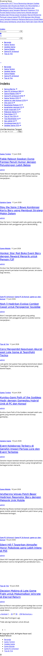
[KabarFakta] (15, 27)
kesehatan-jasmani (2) (13, 107)
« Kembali (4, 614)
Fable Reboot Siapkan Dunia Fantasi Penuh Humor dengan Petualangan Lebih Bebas (18, 162)
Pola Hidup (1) (9, 114)
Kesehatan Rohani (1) (12, 105)
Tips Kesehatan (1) (11, 119)
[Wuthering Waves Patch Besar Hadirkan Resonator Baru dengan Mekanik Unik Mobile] (13, 487)
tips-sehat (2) (9, 121)
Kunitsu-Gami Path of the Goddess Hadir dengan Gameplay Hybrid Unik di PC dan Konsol (20, 400)
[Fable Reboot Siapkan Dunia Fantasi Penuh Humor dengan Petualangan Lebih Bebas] (13, 152)
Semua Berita (9, 89)
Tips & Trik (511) (10, 116)
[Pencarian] (1, 36)
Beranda (7, 67)
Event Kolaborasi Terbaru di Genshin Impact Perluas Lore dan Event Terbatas (20, 448)
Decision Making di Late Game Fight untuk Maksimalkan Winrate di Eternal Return (20, 593)
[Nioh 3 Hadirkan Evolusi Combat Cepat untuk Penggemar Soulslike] (13, 294)
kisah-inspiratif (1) (11, 110)
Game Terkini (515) (11, 98)
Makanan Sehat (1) (11, 112)
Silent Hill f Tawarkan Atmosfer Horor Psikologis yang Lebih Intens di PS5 (21, 547)
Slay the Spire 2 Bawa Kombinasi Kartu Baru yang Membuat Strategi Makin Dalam (21, 210)
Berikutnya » (27, 614)
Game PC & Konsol (11, 76)
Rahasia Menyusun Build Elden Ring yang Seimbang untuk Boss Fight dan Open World (21, 20)
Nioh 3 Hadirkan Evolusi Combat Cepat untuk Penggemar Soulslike (20, 305)
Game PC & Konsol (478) (13, 96)
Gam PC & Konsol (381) (13, 91)
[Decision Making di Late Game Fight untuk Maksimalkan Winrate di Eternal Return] (13, 583)
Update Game (9, 71)
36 (12, 614)
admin (2, 170)
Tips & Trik (8, 78)
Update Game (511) (11, 125)
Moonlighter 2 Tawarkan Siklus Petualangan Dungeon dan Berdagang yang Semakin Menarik (20, 8)
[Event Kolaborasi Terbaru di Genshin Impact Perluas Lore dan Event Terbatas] (13, 439)
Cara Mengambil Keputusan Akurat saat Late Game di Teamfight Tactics (21, 352)
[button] (21, 31)
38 (16, 614)
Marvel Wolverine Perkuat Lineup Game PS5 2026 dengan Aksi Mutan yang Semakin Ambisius (20, 17)
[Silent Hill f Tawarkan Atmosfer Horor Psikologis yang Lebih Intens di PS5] (13, 535)
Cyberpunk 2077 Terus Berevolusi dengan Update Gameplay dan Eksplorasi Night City (19, 4)
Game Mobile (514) (11, 94)
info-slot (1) (8, 103)
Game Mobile (9, 74)
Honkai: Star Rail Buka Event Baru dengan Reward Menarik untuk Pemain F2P (20, 256)
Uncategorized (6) (11, 123)
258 (20, 614)
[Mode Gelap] (1, 34)
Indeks (2, 29)
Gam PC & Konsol (7, 297)
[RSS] (5, 630)
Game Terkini (9, 69)
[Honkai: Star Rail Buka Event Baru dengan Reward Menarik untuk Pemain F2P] (13, 246)
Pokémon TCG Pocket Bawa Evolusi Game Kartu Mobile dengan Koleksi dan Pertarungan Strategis (19, 12)
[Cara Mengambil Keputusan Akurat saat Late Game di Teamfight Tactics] (13, 342)
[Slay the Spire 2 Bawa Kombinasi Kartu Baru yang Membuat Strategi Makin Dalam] (13, 200)
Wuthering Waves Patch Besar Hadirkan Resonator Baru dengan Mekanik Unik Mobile (20, 497)
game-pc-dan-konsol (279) (15, 100)
